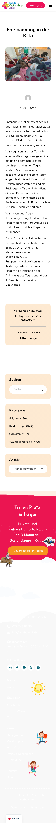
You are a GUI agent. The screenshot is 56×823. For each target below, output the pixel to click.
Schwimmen (17, 434)
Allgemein (15, 418)
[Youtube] (38, 667)
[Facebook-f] (17, 667)
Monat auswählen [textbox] (25, 469)
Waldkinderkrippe (20, 442)
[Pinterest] (24, 667)
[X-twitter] (31, 667)
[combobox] (28, 469)
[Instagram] (10, 667)
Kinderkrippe (17, 426)
